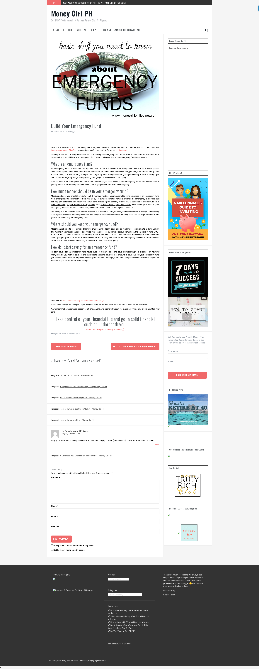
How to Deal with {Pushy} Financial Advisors (129, 622)
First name (173, 351)
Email (54, 516)
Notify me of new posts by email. (69, 550)
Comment (55, 477)
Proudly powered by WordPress (63, 660)
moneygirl (71, 132)
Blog (70, 30)
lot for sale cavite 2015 (73, 431)
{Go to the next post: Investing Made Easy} (105, 329)
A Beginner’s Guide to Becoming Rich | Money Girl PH (83, 386)
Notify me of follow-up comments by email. (74, 545)
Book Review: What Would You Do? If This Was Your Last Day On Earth (94, 2)
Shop (93, 30)
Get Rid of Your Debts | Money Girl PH (76, 375)
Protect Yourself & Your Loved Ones (135, 346)
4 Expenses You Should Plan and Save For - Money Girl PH (86, 456)
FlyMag (89, 660)
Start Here (58, 30)
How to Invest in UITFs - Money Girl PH (77, 420)
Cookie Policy (169, 595)
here (186, 586)
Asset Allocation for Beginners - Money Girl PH (81, 398)
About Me (82, 30)
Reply (157, 445)
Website (55, 527)
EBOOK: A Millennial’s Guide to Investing (120, 30)
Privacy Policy (169, 590)
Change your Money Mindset (63, 150)
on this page (121, 150)
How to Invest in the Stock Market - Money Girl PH (82, 409)
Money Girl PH (72, 13)
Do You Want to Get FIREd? (122, 631)
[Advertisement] (105, 140)
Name (54, 506)
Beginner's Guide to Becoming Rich (66, 334)
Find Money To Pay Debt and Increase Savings (83, 300)
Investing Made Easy (66, 346)
